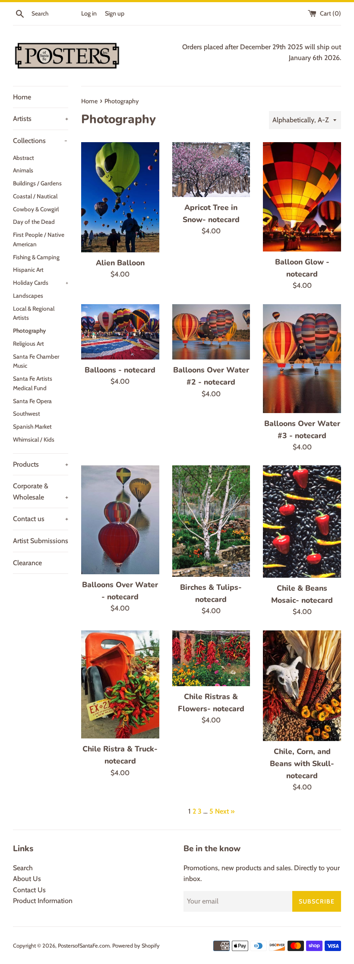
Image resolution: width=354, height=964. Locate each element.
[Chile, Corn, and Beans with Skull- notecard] (302, 685)
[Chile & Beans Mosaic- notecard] (302, 521)
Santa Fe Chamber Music (36, 361)
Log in (89, 13)
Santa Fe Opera (32, 401)
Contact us (40, 519)
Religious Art (28, 343)
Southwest (26, 413)
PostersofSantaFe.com (84, 945)
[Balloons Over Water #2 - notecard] (211, 332)
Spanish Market (32, 426)
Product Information (43, 901)
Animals (23, 170)
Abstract (23, 157)
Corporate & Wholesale (40, 491)
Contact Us (29, 890)
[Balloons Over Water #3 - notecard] (302, 358)
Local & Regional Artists (33, 313)
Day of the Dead (34, 221)
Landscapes (28, 295)
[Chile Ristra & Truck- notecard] (120, 684)
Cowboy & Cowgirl (36, 209)
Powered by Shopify (136, 945)
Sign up (114, 13)
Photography (29, 330)
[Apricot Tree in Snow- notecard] (211, 169)
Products (40, 464)
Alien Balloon (120, 263)
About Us (27, 879)
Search (23, 868)
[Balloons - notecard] (120, 332)
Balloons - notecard (120, 370)
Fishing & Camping (36, 257)
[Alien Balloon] (120, 197)
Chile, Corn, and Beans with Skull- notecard (302, 763)
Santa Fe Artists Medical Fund (32, 383)
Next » (224, 811)
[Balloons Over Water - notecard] (120, 519)
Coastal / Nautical (35, 196)
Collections (40, 141)
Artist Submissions (40, 541)
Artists (40, 119)
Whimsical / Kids (33, 439)
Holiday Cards (40, 282)
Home (22, 97)
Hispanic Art (28, 269)
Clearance (27, 563)
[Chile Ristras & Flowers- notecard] (211, 658)
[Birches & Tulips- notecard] (211, 521)
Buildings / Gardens (37, 183)
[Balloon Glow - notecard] (302, 196)
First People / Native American (38, 239)
